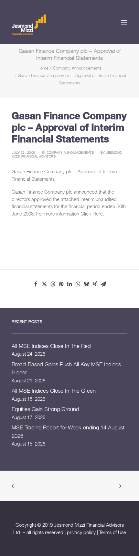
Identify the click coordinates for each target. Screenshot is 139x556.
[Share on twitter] (44, 284)
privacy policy (81, 532)
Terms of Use (112, 532)
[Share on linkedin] (69, 284)
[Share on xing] (95, 284)
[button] (124, 22)
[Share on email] (103, 284)
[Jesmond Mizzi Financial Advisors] (29, 24)
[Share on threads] (53, 284)
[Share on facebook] (36, 284)
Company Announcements (77, 68)
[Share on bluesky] (86, 284)
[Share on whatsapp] (78, 284)
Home (42, 68)
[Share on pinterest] (61, 284)
